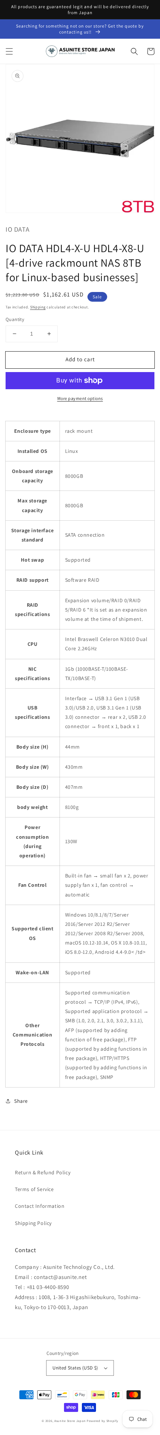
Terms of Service (34, 1189)
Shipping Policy (33, 1223)
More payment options (80, 398)
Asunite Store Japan (70, 1421)
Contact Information (39, 1206)
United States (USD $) (75, 1368)
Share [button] (21, 1101)
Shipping (38, 307)
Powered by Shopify (102, 1421)
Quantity (15, 319)
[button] (9, 51)
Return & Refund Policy (42, 1172)
